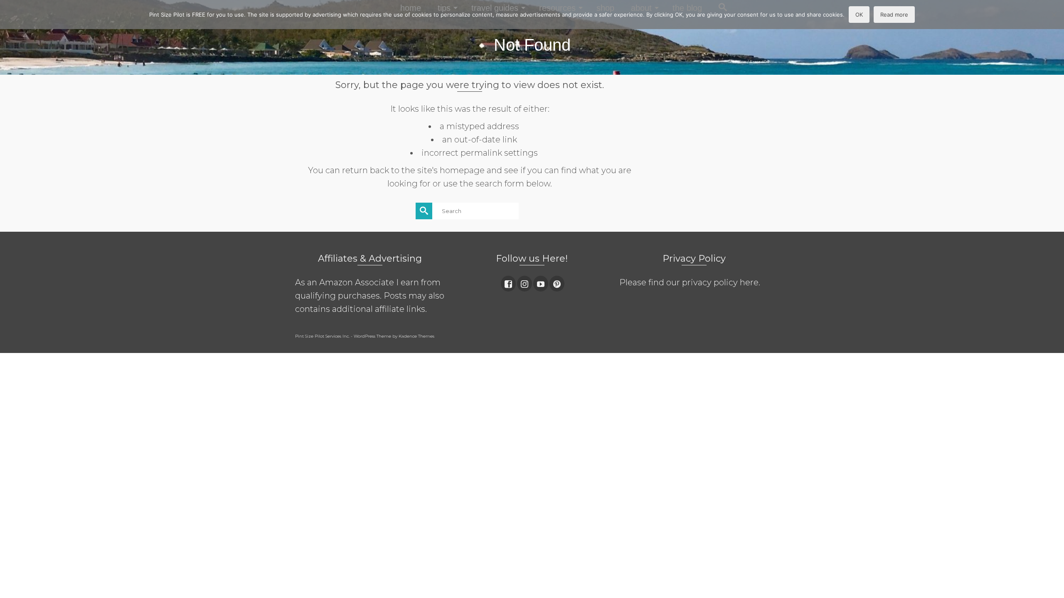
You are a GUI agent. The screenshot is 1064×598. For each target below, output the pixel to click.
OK (859, 14)
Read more (894, 14)
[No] (1053, 14)
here (749, 282)
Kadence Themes (416, 336)
